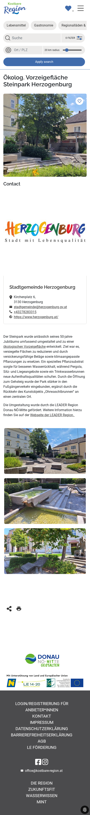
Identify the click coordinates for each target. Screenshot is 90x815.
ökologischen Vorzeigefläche (24, 347)
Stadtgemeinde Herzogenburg (42, 287)
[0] (68, 8)
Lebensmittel (16, 25)
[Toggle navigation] (80, 8)
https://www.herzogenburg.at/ (36, 317)
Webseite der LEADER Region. (52, 415)
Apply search (44, 62)
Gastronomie (43, 25)
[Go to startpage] (14, 8)
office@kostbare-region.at (44, 771)
